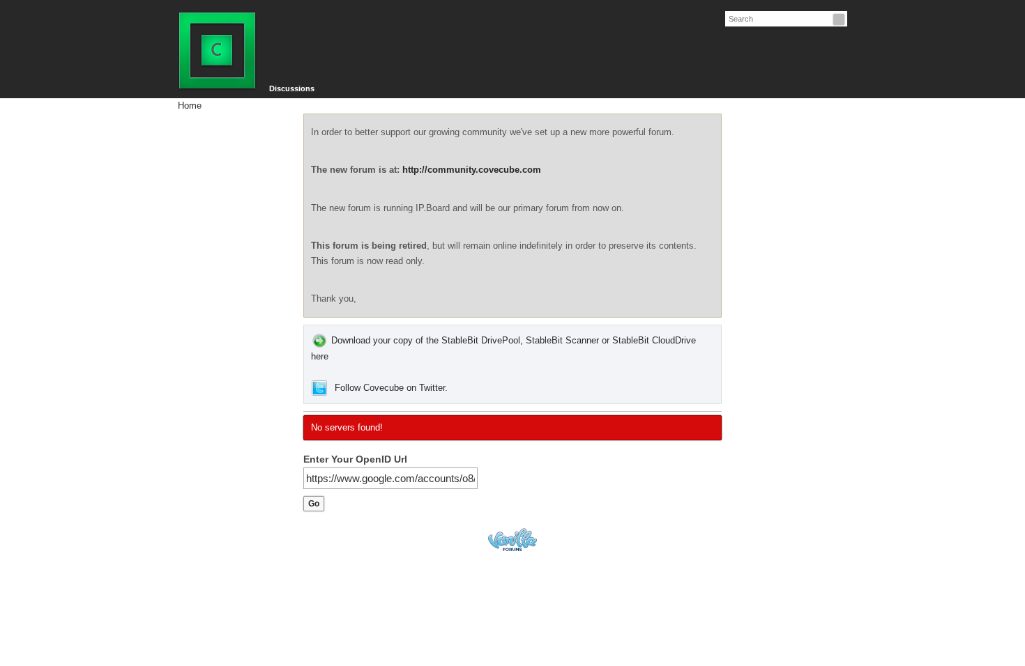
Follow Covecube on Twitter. (391, 387)
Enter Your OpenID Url (355, 459)
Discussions (291, 88)
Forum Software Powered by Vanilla (512, 539)
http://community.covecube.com (471, 169)
